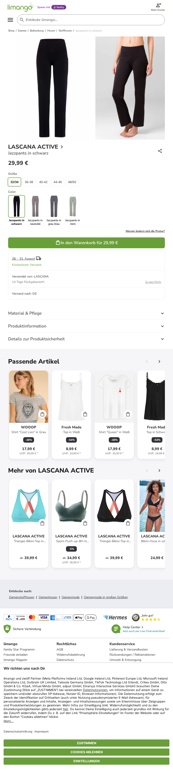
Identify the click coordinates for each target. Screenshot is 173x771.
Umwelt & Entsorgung (125, 660)
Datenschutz (65, 660)
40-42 (43, 182)
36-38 (29, 182)
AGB (60, 649)
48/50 (72, 182)
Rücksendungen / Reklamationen (132, 655)
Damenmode (71, 597)
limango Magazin (15, 660)
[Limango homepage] (20, 7)
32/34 (14, 182)
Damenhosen (48, 597)
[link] (35, 210)
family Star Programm (19, 649)
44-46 (58, 182)
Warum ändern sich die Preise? (145, 231)
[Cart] (42, 414)
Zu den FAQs (153, 282)
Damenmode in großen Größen (106, 597)
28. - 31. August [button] (23, 259)
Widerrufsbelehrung (71, 655)
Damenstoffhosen (21, 597)
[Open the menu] (10, 19)
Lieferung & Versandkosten (128, 649)
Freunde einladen (16, 655)
